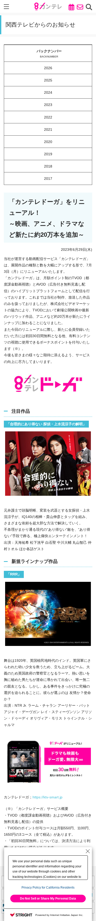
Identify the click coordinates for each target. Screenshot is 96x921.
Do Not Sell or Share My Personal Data (48, 898)
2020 (48, 142)
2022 (48, 117)
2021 (48, 129)
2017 (48, 178)
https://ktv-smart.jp (47, 797)
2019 (48, 154)
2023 (48, 105)
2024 (48, 92)
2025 (48, 80)
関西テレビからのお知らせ (41, 24)
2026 (48, 68)
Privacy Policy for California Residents (48, 887)
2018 (48, 166)
